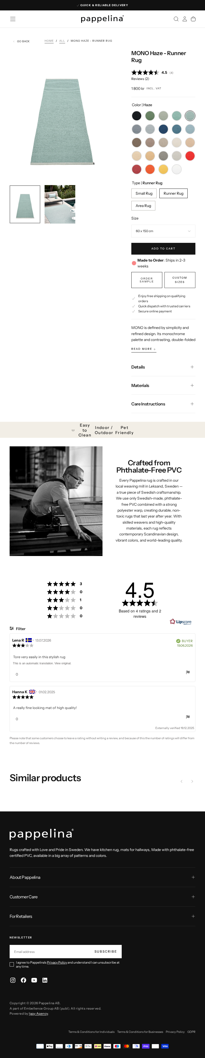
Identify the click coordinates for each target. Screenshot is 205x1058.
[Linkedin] (45, 980)
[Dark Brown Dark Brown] (136, 142)
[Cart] (193, 19)
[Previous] (181, 781)
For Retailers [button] (21, 916)
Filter (20, 628)
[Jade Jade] (176, 115)
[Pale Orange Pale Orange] (150, 169)
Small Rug (144, 193)
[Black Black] (136, 115)
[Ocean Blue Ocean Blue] (176, 129)
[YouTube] (34, 980)
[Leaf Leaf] (150, 115)
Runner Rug (173, 193)
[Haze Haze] (190, 115)
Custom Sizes (179, 280)
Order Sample (147, 280)
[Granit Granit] (136, 129)
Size (135, 218)
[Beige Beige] (190, 142)
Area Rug (143, 205)
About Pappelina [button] (25, 877)
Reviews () (140, 79)
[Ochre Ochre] (150, 156)
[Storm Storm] (150, 129)
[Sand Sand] (136, 156)
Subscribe (105, 951)
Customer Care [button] (24, 896)
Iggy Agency (38, 1013)
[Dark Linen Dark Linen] (163, 142)
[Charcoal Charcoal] (163, 156)
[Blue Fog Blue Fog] (190, 129)
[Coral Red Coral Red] (190, 156)
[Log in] (185, 19)
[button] (13, 19)
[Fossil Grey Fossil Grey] (176, 156)
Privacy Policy (57, 962)
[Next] (192, 781)
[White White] (176, 169)
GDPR (191, 1032)
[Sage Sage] (163, 115)
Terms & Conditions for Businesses (140, 1032)
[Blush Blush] (136, 169)
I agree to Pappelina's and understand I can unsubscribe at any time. (68, 964)
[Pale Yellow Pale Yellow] (163, 169)
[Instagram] (13, 980)
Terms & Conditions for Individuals (91, 1032)
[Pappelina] (42, 835)
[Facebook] (23, 980)
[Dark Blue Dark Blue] (163, 129)
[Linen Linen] (176, 142)
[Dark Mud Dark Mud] (150, 142)
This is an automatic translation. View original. (42, 663)
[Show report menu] (188, 673)
